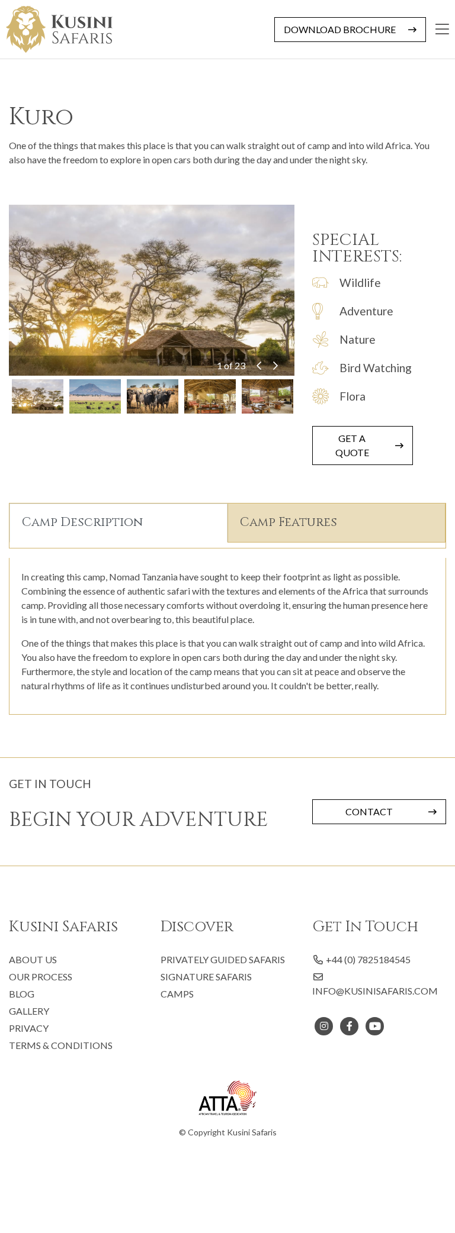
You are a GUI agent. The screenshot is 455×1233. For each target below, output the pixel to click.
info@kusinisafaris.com (375, 990)
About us (33, 959)
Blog (21, 993)
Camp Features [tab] (288, 522)
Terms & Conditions (61, 1045)
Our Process (40, 976)
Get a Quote (352, 445)
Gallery (29, 1010)
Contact (369, 811)
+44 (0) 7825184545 (367, 959)
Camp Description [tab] (82, 522)
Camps (177, 993)
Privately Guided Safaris (223, 959)
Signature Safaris (206, 976)
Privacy (29, 1028)
